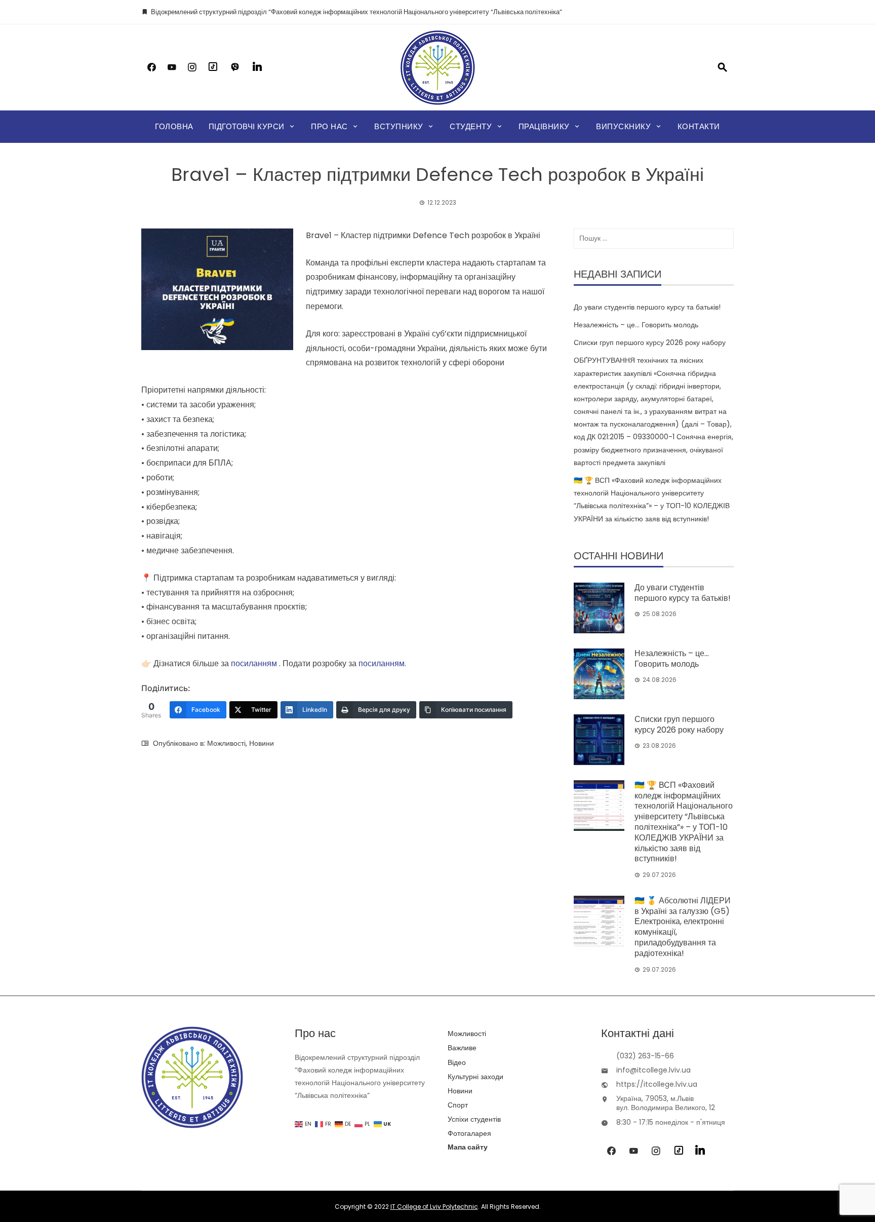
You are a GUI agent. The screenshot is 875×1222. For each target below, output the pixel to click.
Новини (261, 743)
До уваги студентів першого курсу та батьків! (647, 307)
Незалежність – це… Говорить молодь (636, 325)
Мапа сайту (468, 1147)
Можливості (226, 743)
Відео (457, 1062)
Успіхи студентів (474, 1119)
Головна (174, 126)
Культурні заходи (475, 1077)
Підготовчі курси (247, 126)
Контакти (699, 126)
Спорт (458, 1105)
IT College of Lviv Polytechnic (434, 1206)
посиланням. (382, 663)
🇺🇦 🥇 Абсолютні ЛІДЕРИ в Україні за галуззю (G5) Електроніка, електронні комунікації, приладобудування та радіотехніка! (682, 927)
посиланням (254, 663)
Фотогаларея (469, 1133)
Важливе (462, 1048)
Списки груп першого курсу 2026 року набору (650, 342)
